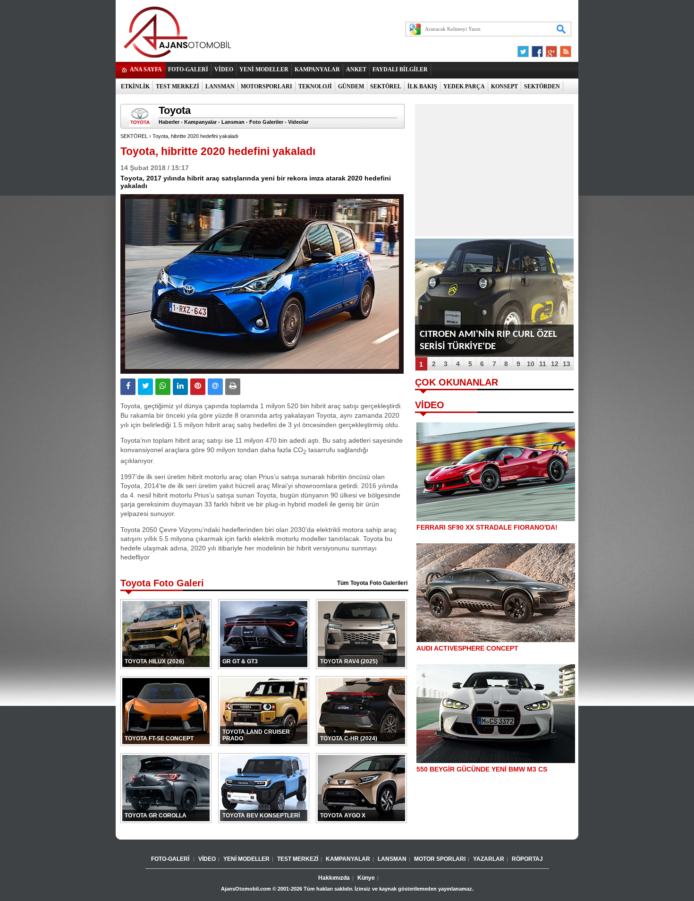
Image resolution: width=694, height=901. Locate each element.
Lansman (233, 122)
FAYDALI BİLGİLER (400, 69)
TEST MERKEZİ (177, 86)
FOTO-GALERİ (188, 69)
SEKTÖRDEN (542, 86)
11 (542, 364)
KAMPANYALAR (317, 69)
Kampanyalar (200, 122)
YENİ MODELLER (263, 69)
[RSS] (563, 49)
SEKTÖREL (385, 86)
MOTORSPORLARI (266, 86)
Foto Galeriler (266, 122)
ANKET (356, 69)
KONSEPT (504, 86)
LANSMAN (220, 86)
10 (530, 364)
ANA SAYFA (146, 69)
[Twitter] (524, 49)
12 (555, 364)
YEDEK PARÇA (464, 86)
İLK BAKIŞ (422, 86)
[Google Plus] (550, 49)
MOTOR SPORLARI (439, 859)
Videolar (298, 122)
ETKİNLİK (135, 86)
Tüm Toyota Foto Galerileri (372, 583)
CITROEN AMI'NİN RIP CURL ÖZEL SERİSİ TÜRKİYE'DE (488, 340)
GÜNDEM (351, 86)
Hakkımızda (334, 878)
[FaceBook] (537, 49)
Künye (366, 878)
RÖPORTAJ (527, 859)
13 (566, 364)
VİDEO (223, 69)
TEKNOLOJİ (315, 86)
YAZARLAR (488, 859)
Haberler (169, 122)
